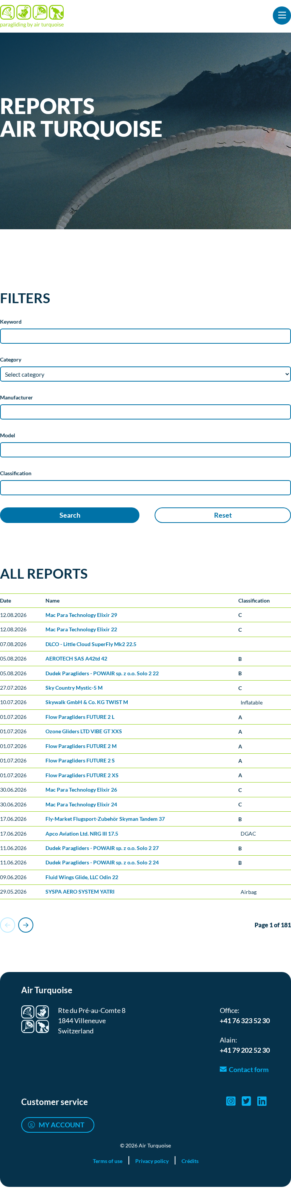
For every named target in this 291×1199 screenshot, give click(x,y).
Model (7, 435)
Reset (223, 515)
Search (69, 515)
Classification (15, 473)
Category (10, 359)
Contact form (249, 1069)
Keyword (11, 321)
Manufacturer (16, 397)
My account (61, 1125)
